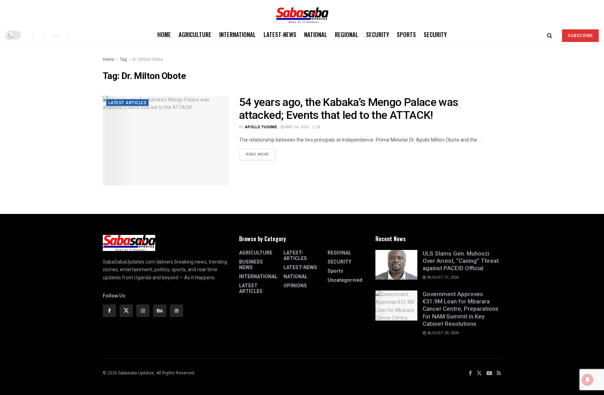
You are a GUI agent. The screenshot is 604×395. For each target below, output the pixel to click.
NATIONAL (315, 34)
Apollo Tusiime (261, 127)
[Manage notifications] (587, 379)
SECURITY (377, 34)
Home (164, 34)
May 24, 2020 (296, 127)
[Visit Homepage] (302, 12)
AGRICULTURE (195, 34)
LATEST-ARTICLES (295, 255)
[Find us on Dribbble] (176, 310)
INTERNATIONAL (237, 34)
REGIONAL (346, 34)
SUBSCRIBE (580, 35)
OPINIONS (295, 285)
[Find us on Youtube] (56, 35)
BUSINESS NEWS (251, 264)
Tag (123, 59)
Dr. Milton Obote (147, 59)
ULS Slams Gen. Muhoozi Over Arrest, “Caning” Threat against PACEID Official (461, 261)
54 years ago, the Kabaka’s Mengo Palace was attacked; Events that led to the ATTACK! (348, 108)
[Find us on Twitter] (43, 35)
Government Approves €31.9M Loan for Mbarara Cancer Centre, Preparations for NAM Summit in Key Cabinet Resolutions (460, 308)
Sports (406, 34)
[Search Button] (549, 35)
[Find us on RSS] (68, 35)
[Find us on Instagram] (143, 310)
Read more (261, 153)
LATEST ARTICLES (127, 102)
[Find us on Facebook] (32, 35)
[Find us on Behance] (159, 310)
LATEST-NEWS (280, 34)
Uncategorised (345, 280)
